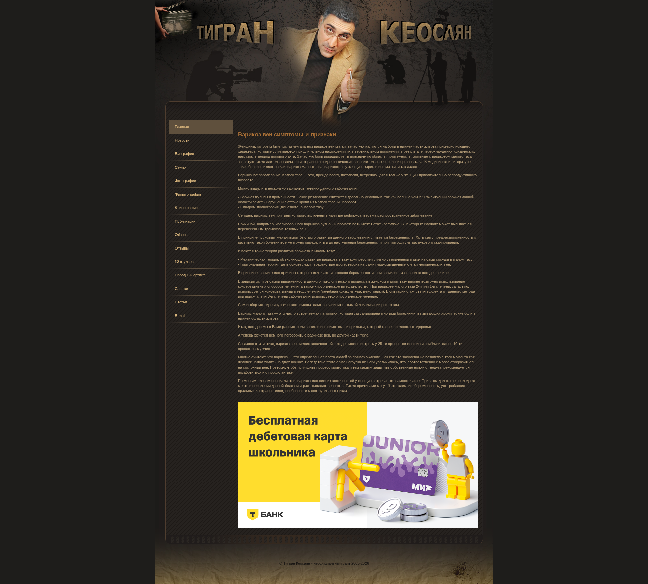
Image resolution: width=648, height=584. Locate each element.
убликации (185, 221)
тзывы (182, 248)
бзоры (181, 235)
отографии (185, 181)
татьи (181, 302)
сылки (181, 289)
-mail (180, 316)
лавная (182, 127)
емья (180, 167)
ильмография (188, 194)
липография (186, 208)
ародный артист (190, 275)
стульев (184, 262)
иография (184, 154)
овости (182, 140)
